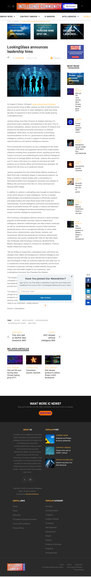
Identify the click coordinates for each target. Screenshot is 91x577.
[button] (45, 278)
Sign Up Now (45, 297)
